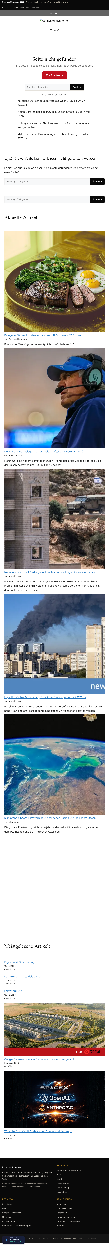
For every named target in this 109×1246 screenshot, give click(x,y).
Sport (59, 1179)
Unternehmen (63, 1183)
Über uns (5, 8)
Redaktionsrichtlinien (11, 1212)
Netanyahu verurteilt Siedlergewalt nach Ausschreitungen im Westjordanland (50, 572)
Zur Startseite (54, 75)
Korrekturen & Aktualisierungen (23, 976)
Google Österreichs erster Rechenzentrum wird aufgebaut (39, 1059)
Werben (60, 1225)
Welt (59, 1174)
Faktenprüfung (13, 990)
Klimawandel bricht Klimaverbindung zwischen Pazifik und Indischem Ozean (50, 818)
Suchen (77, 87)
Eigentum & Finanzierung (19, 962)
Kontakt (15, 8)
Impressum (24, 8)
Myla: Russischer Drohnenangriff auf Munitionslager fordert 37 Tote (45, 697)
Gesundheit (62, 1192)
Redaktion (35, 8)
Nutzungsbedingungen (67, 1217)
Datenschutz (63, 1212)
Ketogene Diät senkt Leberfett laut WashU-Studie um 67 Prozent (43, 335)
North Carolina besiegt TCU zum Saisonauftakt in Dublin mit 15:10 (43, 451)
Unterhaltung (63, 1187)
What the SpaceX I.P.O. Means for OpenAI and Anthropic (38, 1131)
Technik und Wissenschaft (69, 1170)
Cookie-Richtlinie (64, 1208)
